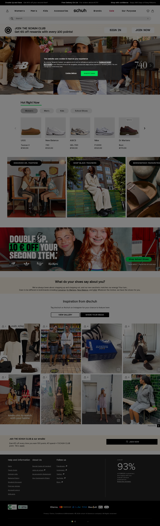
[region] (81, 66)
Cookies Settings (71, 73)
